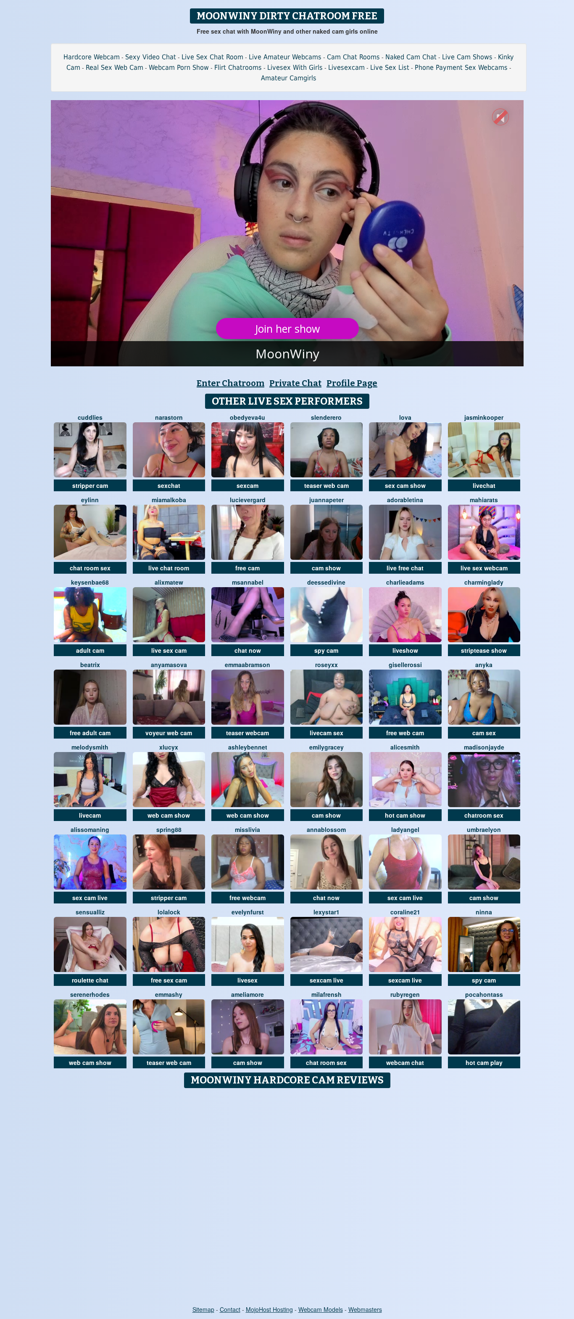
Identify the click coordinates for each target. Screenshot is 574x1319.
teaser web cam (326, 485)
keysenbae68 (90, 582)
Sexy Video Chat (150, 57)
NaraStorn (169, 417)
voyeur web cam (168, 732)
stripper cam (90, 485)
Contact (230, 1309)
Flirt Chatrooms (238, 68)
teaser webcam (247, 732)
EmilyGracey (326, 747)
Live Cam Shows (467, 57)
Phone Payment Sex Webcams (461, 68)
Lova (405, 417)
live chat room (168, 568)
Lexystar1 (326, 912)
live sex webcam (484, 568)
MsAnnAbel (247, 582)
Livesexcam (346, 68)
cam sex (484, 732)
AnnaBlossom (326, 829)
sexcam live (326, 980)
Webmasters (365, 1309)
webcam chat (405, 1062)
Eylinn (90, 499)
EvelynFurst (248, 912)
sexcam (247, 485)
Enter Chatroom (230, 383)
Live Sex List (389, 68)
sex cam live (90, 897)
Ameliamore (247, 994)
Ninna (484, 912)
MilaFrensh (326, 994)
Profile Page (351, 383)
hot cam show (405, 815)
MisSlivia (247, 829)
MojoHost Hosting (269, 1309)
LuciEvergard (248, 499)
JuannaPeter (326, 499)
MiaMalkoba (169, 499)
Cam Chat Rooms (353, 57)
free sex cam (169, 980)
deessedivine (326, 582)
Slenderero (326, 417)
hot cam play (484, 1062)
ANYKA (483, 664)
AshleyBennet (247, 747)
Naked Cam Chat (411, 57)
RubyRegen (405, 994)
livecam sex (326, 732)
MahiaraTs (484, 499)
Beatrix (90, 664)
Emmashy (168, 994)
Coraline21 (405, 912)
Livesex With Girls (295, 68)
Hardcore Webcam (91, 57)
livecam (90, 815)
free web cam (405, 732)
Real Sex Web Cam (114, 68)
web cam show (168, 815)
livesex (247, 980)
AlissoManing (90, 829)
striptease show (484, 650)
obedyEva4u (247, 417)
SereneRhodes (90, 994)
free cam (247, 568)
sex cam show (405, 485)
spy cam (326, 650)
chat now (247, 650)
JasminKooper (483, 417)
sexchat (169, 485)
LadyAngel (405, 829)
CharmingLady (483, 582)
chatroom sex (483, 815)
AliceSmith (405, 747)
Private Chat (295, 383)
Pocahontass (484, 994)
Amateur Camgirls (288, 78)
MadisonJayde (484, 747)
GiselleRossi (405, 664)
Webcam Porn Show (179, 68)
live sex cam (169, 650)
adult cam (90, 650)
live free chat (405, 568)
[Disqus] (287, 1197)
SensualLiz (90, 912)
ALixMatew (169, 582)
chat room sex (90, 568)
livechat (484, 485)
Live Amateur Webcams (285, 57)
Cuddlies (90, 417)
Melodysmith (89, 747)
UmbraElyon (484, 829)
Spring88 (169, 829)
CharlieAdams (405, 582)
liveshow (405, 650)
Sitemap (203, 1309)
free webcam (247, 897)
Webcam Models (320, 1309)
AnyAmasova (169, 664)
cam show (326, 568)
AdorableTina (405, 499)
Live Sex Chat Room (212, 57)
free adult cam (90, 732)
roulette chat (90, 980)
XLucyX (168, 747)
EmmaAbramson (247, 664)
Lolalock (169, 912)
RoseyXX (326, 664)
